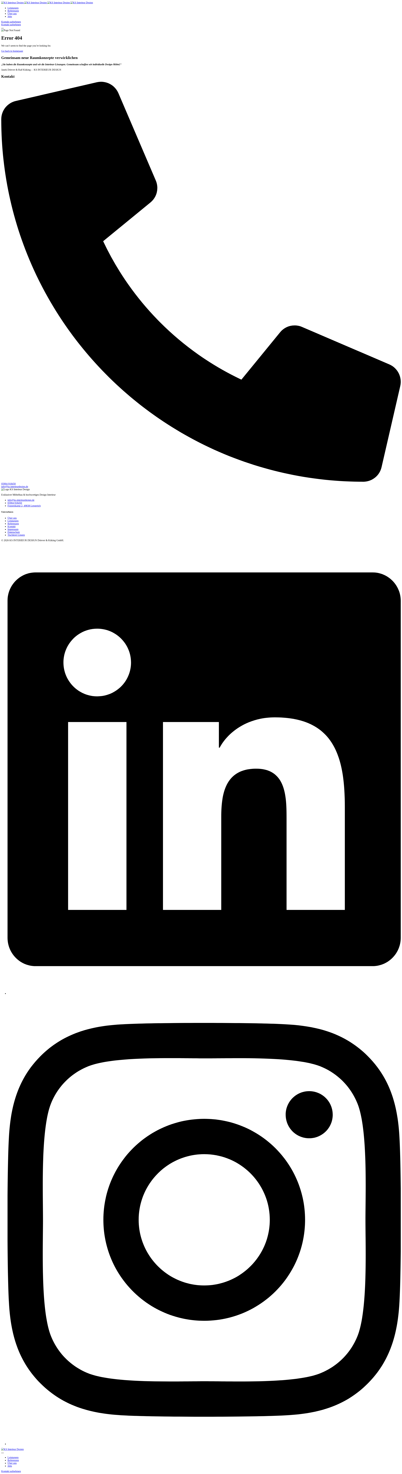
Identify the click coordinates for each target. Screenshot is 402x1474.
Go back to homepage (12, 51)
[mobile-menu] (2, 28)
